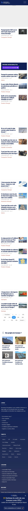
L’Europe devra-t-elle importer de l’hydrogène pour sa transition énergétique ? (9, 293)
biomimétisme (5, 454)
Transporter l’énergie (6, 37)
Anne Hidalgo (5, 442)
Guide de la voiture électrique (9, 479)
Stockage (3, 311)
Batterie (11, 448)
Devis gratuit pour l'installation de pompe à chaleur (7, 362)
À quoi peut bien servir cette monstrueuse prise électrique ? (9, 152)
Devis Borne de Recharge (8, 471)
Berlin (10, 451)
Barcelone (4, 448)
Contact (4, 420)
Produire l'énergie (5, 91)
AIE (9, 439)
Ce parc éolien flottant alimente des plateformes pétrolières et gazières (9, 86)
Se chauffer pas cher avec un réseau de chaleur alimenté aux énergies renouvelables (9, 141)
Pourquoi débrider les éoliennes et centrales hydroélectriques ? (9, 250)
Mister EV (4, 482)
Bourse (3, 457)
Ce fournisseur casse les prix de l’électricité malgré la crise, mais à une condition (9, 195)
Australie (13, 442)
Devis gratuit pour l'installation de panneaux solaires (6, 347)
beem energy (18, 448)
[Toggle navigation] (25, 2)
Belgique (4, 451)
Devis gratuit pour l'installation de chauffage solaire (19, 362)
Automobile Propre (6, 469)
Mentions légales (6, 424)
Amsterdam (22, 439)
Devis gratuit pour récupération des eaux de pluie (20, 347)
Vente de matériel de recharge (9, 473)
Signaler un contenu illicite (8, 428)
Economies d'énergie (6, 201)
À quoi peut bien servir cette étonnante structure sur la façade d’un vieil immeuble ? (9, 207)
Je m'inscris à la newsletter (10, 67)
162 (5, 317)
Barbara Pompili (17, 445)
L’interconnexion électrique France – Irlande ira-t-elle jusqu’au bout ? (8, 184)
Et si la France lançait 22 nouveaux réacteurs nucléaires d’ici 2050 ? (9, 261)
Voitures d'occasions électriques (9, 475)
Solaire (3, 80)
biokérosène (16, 451)
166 (23, 317)
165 (18, 317)
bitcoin (12, 454)
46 (11, 265)
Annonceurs (5, 422)
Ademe (3, 439)
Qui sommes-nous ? (7, 416)
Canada (9, 457)
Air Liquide (15, 439)
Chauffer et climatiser (6, 147)
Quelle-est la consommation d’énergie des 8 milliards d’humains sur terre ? (8, 97)
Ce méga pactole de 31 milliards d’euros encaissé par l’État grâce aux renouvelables (9, 240)
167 (4, 320)
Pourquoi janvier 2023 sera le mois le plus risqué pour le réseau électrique (9, 31)
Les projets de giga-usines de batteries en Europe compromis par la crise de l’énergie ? (9, 305)
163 (9, 317)
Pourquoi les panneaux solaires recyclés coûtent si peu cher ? (9, 75)
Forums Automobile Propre (8, 477)
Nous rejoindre (5, 418)
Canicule (16, 457)
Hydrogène (4, 299)
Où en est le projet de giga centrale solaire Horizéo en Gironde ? (8, 130)
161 (23, 314)
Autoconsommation (6, 445)
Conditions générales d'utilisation (10, 426)
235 (16, 320)
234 (12, 320)
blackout (19, 454)
